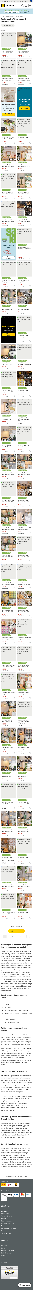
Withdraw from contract (8, 1228)
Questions (4, 1211)
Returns (3, 1231)
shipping (25, 1176)
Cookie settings (6, 1233)
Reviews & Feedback (7, 1250)
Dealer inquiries (6, 1253)
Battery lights (19, 16)
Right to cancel (5, 1226)
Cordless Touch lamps (7, 25)
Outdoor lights (10, 16)
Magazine (4, 1245)
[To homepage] (7, 5)
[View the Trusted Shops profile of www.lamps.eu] (16, 1272)
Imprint (3, 1255)
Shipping (4, 1218)
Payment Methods (6, 1216)
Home (2, 16)
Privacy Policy (5, 1213)
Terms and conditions (7, 1223)
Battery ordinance (6, 1221)
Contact (3, 1248)
